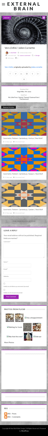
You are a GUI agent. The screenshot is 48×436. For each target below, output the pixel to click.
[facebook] (10, 73)
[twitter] (15, 73)
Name (6, 262)
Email (6, 269)
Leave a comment (25, 55)
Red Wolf (13, 53)
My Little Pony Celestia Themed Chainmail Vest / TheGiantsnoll (24, 97)
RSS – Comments (13, 417)
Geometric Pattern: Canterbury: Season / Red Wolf (23, 174)
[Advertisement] (14, 363)
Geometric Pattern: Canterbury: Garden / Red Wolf (23, 210)
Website (6, 276)
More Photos (9, 342)
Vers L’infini (9, 67)
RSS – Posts (11, 414)
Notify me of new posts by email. (13, 293)
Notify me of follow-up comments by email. (16, 286)
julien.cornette (36, 67)
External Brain (24, 6)
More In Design (38, 107)
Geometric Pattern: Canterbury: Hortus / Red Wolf (22, 138)
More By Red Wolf (24, 107)
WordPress (25, 431)
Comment (7, 241)
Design (6, 18)
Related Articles (8, 107)
